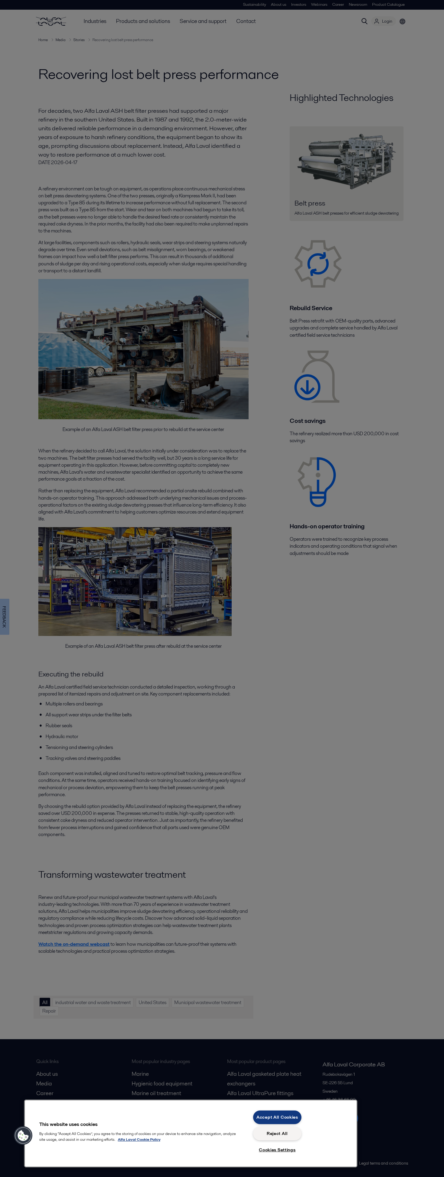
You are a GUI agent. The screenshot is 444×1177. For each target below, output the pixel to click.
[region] (190, 1133)
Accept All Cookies (277, 1117)
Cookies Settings (277, 1150)
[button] (23, 1135)
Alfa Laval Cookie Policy (139, 1139)
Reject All (277, 1133)
